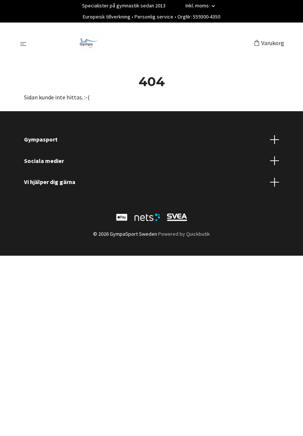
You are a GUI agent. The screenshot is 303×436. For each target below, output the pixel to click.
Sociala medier (44, 160)
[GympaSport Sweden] (141, 43)
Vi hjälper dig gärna (49, 181)
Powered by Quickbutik (184, 234)
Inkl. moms (197, 5)
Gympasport (41, 139)
